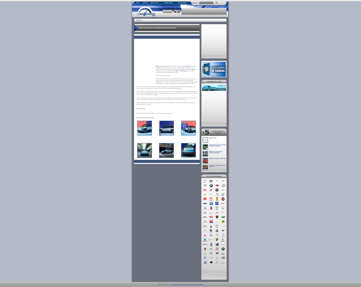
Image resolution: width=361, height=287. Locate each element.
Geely (211, 203)
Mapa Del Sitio (155, 2)
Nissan (211, 235)
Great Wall (205, 208)
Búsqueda (193, 3)
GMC (223, 203)
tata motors (205, 257)
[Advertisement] (204, 11)
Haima (217, 208)
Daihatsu (205, 199)
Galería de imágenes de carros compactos (217, 166)
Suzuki (223, 253)
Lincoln (217, 221)
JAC (217, 212)
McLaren (223, 226)
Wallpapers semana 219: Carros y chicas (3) (215, 152)
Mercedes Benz (205, 230)
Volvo (223, 257)
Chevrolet (205, 194)
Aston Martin (217, 181)
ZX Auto (223, 262)
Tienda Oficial (168, 2)
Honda (223, 208)
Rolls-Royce (211, 244)
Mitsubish (205, 235)
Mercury (211, 230)
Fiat (223, 199)
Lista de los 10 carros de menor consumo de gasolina (217, 145)
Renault (223, 239)
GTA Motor (211, 208)
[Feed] (179, 11)
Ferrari (217, 199)
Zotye (217, 262)
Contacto (145, 2)
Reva (205, 244)
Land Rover (223, 217)
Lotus (223, 221)
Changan (217, 190)
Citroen (217, 194)
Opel (217, 235)
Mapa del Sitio (212, 138)
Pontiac (211, 239)
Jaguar (223, 212)
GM (217, 203)
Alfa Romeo (211, 181)
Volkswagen (205, 262)
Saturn (205, 248)
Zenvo (211, 262)
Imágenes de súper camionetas (217, 158)
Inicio (138, 2)
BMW (211, 185)
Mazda (217, 226)
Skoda (223, 248)
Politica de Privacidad (184, 284)
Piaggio (205, 239)
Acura (205, 181)
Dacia (223, 194)
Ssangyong (211, 253)
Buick (223, 185)
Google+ (201, 284)
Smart (205, 253)
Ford (205, 203)
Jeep (205, 217)
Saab (217, 244)
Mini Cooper (223, 230)
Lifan (211, 221)
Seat (217, 248)
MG (217, 230)
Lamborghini (217, 217)
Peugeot (223, 235)
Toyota (217, 257)
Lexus (205, 221)
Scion (211, 248)
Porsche (217, 239)
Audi (223, 181)
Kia (211, 217)
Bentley (205, 185)
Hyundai (205, 212)
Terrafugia (211, 257)
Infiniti (211, 212)
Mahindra (205, 226)
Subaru (217, 253)
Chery (223, 190)
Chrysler (211, 194)
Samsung (223, 244)
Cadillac (211, 190)
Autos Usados (182, 2)
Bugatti (217, 185)
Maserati (211, 226)
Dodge (211, 199)
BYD (205, 190)
